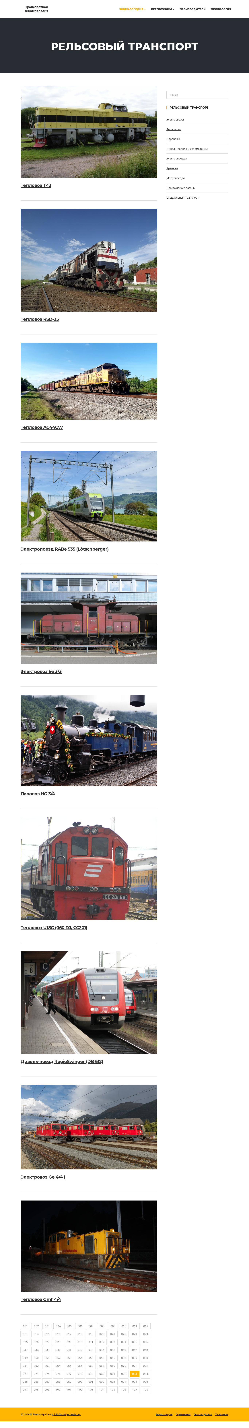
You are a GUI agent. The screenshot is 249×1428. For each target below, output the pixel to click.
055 (90, 1358)
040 (58, 1350)
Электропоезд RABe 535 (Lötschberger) (65, 549)
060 (145, 1358)
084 (145, 1374)
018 (79, 1334)
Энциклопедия (131, 9)
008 (102, 1326)
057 (112, 1358)
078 (79, 1374)
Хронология (221, 9)
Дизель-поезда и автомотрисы (187, 148)
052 (58, 1358)
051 (47, 1358)
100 (58, 1389)
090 (79, 1381)
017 (69, 1334)
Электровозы (175, 119)
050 (36, 1358)
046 (123, 1350)
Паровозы (173, 139)
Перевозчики (162, 9)
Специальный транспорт (182, 197)
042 (79, 1350)
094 (123, 1381)
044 (101, 1350)
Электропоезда (176, 158)
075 (47, 1374)
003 (47, 1326)
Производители (193, 9)
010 (123, 1326)
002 (36, 1326)
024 (145, 1334)
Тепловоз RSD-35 (40, 319)
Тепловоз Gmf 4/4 (41, 1299)
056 (101, 1358)
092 (101, 1381)
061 (25, 1365)
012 (145, 1326)
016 (58, 1334)
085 (25, 1381)
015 (47, 1334)
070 (123, 1365)
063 (47, 1365)
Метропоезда (175, 178)
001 (25, 1326)
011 (134, 1326)
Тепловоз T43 (36, 185)
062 (36, 1365)
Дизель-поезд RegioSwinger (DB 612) (62, 1061)
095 (134, 1381)
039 (47, 1350)
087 (47, 1381)
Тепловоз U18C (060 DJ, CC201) (54, 927)
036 (145, 1342)
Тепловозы (173, 129)
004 (58, 1326)
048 (145, 1350)
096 (145, 1381)
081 (112, 1374)
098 (36, 1389)
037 (25, 1350)
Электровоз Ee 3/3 (41, 671)
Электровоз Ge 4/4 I (43, 1177)
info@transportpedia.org (67, 1414)
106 (123, 1389)
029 (69, 1342)
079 (90, 1374)
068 (101, 1365)
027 (47, 1342)
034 (123, 1342)
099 (47, 1389)
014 (36, 1334)
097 (25, 1389)
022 (123, 1334)
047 (134, 1350)
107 (134, 1389)
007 (91, 1326)
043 (90, 1350)
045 (112, 1350)
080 (101, 1374)
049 (25, 1358)
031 (90, 1342)
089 (69, 1381)
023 (134, 1334)
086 (36, 1381)
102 (79, 1389)
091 (90, 1381)
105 (112, 1389)
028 (58, 1342)
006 (80, 1326)
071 (134, 1365)
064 (58, 1365)
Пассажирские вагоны (180, 188)
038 (36, 1350)
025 (25, 1342)
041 (69, 1350)
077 (69, 1374)
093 (112, 1381)
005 (69, 1326)
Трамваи (172, 168)
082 (123, 1374)
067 (90, 1365)
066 (79, 1365)
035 (134, 1342)
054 (79, 1358)
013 (25, 1334)
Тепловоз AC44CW (42, 427)
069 (112, 1365)
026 (36, 1342)
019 (90, 1334)
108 (145, 1389)
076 (58, 1374)
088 (58, 1381)
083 (134, 1374)
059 (134, 1358)
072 (145, 1365)
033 (112, 1342)
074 (36, 1374)
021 (112, 1334)
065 (69, 1365)
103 (90, 1389)
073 (25, 1374)
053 (69, 1358)
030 (79, 1342)
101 (69, 1389)
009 (112, 1326)
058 (123, 1358)
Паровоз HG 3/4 (38, 793)
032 (101, 1342)
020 (101, 1334)
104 (101, 1389)
